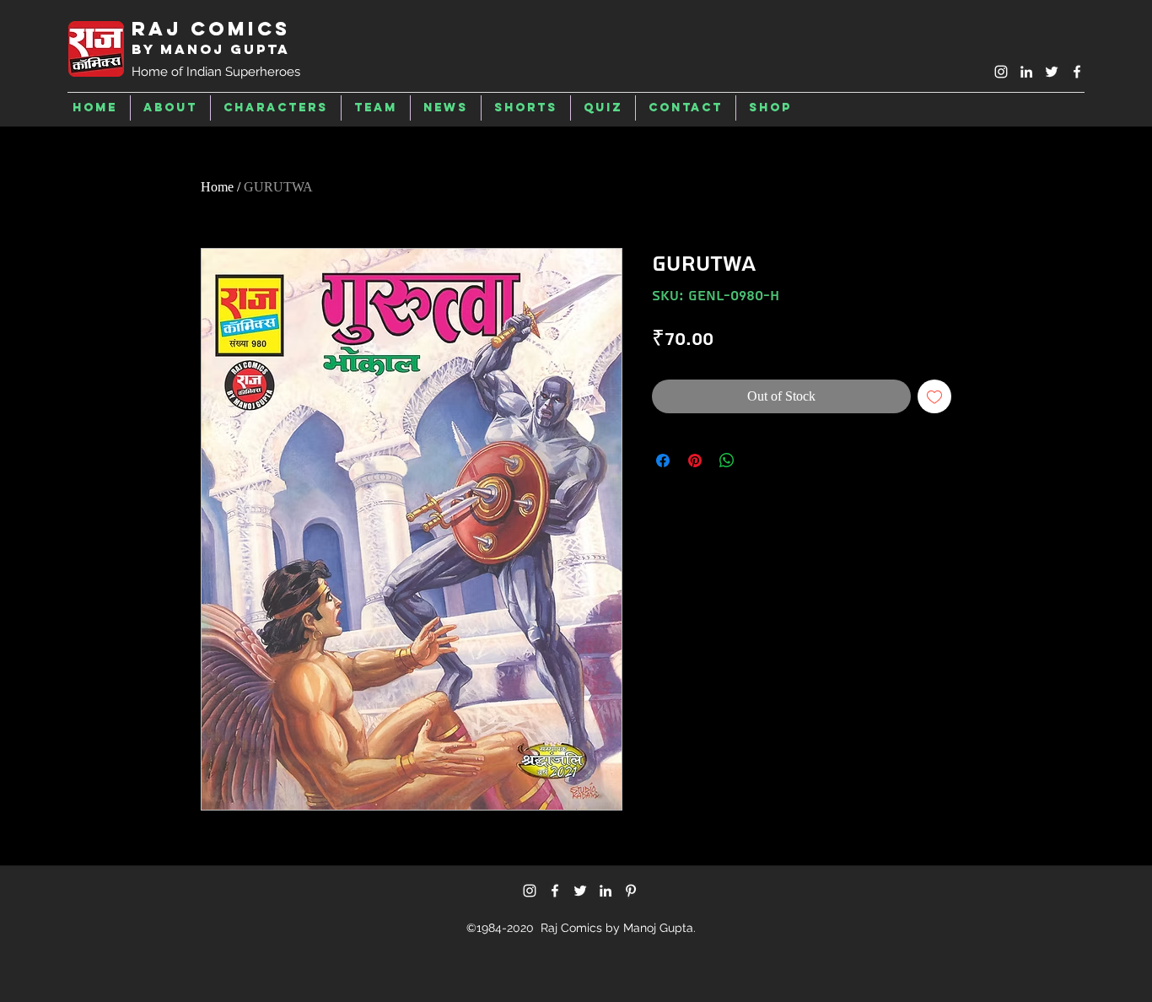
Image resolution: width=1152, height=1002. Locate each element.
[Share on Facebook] (663, 460)
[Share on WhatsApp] (727, 460)
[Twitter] (580, 890)
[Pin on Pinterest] (695, 460)
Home (217, 187)
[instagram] (1001, 71)
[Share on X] (759, 460)
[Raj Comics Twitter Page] (1051, 71)
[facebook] (1077, 71)
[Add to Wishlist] (934, 396)
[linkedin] (1026, 71)
